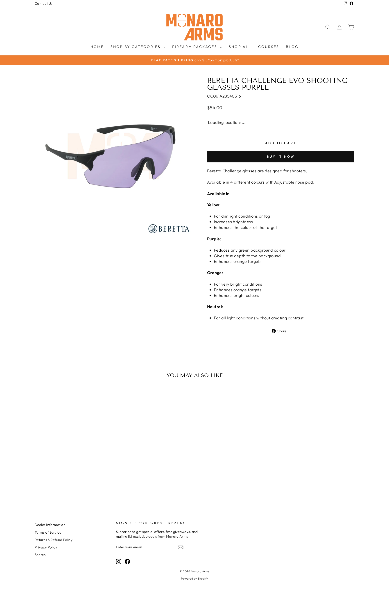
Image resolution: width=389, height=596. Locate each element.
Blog (292, 46)
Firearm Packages (195, 46)
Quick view (72, 460)
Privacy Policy (46, 547)
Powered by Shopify (194, 578)
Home (97, 46)
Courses (268, 46)
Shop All (240, 46)
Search (40, 555)
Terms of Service (48, 532)
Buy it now (281, 157)
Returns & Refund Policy (53, 540)
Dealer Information (50, 525)
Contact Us (43, 3)
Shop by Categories (136, 46)
